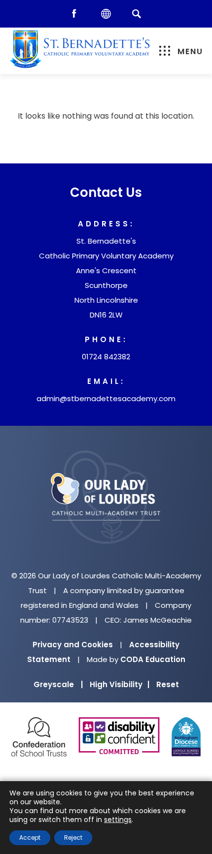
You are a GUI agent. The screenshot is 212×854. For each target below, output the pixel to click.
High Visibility (119, 684)
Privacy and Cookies (73, 644)
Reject (73, 837)
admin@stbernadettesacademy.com (106, 398)
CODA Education (152, 659)
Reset (167, 684)
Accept (29, 837)
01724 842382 (106, 356)
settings (118, 819)
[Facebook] (76, 14)
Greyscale (58, 684)
